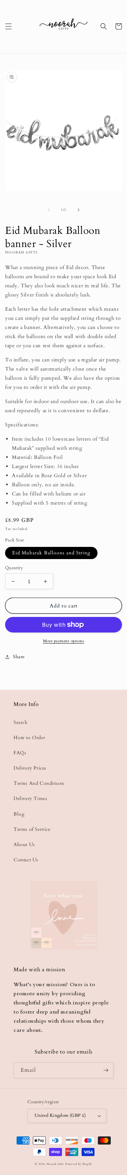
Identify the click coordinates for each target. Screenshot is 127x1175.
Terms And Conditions (39, 783)
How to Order (29, 737)
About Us (24, 844)
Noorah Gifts (55, 1164)
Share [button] (19, 656)
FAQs (20, 753)
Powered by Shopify (78, 1164)
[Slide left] (48, 209)
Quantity (14, 568)
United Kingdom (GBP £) (60, 1115)
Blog (19, 814)
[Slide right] (78, 209)
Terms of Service (32, 829)
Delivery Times (30, 798)
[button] (8, 26)
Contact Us (26, 860)
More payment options (63, 641)
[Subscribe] (105, 1070)
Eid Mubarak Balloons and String (51, 553)
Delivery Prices (30, 768)
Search (21, 722)
